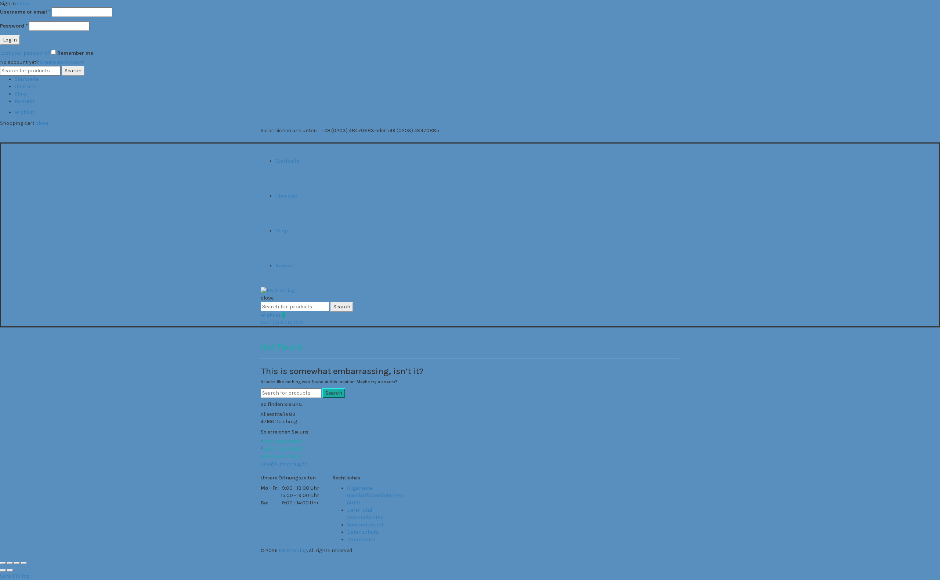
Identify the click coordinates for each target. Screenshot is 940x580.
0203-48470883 (283, 442)
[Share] (10, 563)
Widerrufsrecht (365, 525)
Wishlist (25, 112)
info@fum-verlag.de (284, 464)
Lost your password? (25, 53)
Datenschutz (363, 532)
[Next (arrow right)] (10, 570)
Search (73, 71)
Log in (10, 40)
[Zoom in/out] (24, 563)
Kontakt (25, 101)
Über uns (25, 86)
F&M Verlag (293, 550)
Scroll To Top (15, 576)
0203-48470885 (284, 449)
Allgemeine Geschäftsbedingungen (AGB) (375, 495)
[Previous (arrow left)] (3, 570)
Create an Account (62, 62)
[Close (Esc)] (3, 563)
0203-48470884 (280, 456)
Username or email (25, 11)
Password (14, 25)
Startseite (27, 79)
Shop (21, 94)
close (23, 3)
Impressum (361, 539)
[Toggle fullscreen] (17, 563)
